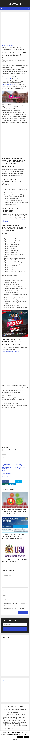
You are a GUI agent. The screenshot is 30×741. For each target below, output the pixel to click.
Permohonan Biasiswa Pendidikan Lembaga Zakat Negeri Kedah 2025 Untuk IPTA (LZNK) (14, 512)
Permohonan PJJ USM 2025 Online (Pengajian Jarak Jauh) (14, 560)
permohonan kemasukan (9, 84)
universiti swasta (7, 79)
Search (15, 629)
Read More (15, 739)
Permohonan (20, 60)
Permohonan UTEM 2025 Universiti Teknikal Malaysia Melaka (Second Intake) (7, 467)
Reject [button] (26, 737)
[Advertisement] (15, 29)
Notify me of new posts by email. (14, 608)
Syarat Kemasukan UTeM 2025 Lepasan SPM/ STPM (7, 475)
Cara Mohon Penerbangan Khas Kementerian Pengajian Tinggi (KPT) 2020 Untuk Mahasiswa (13, 536)
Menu (2, 8)
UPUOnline (15, 3)
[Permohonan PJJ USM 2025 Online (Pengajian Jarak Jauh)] (15, 550)
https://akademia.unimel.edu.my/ (12, 351)
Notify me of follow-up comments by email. (14, 604)
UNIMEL (4, 62)
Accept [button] (20, 737)
